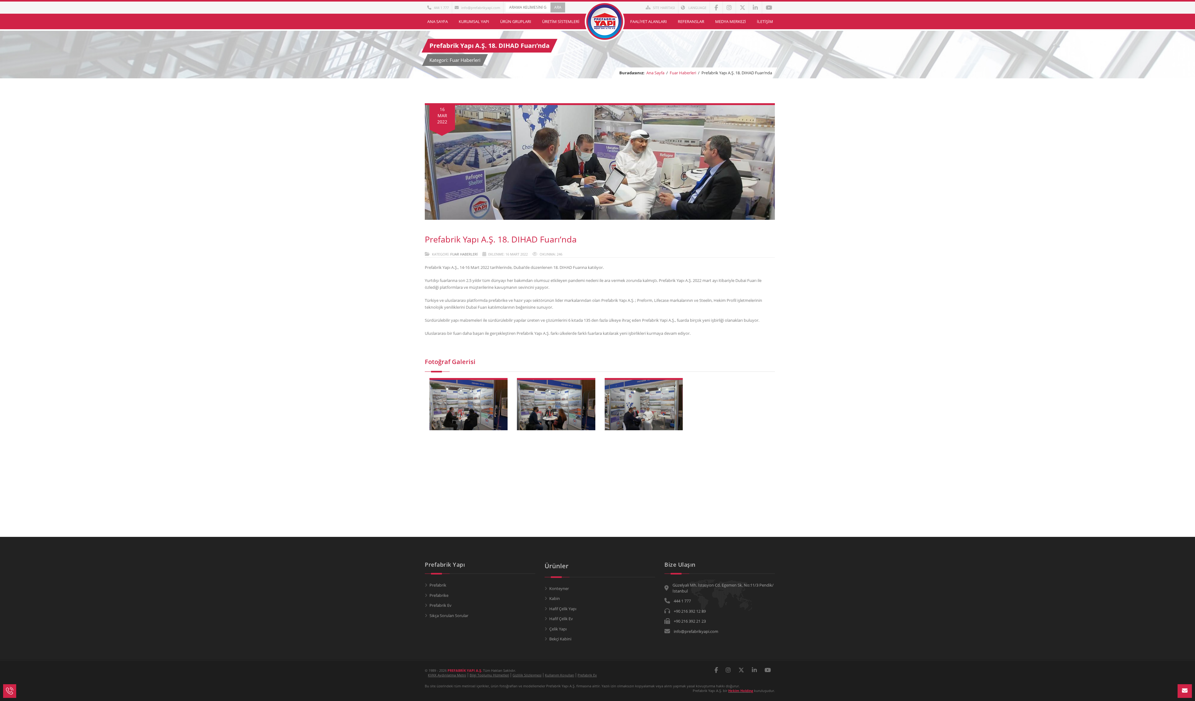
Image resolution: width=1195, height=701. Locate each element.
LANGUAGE (696, 7)
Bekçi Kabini (560, 639)
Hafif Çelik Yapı (562, 608)
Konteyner (559, 588)
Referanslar (691, 21)
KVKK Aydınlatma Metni (447, 675)
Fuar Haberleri (683, 73)
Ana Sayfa (437, 21)
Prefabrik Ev (440, 605)
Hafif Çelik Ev (561, 618)
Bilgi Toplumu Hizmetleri (489, 675)
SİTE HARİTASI (664, 7)
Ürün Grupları (515, 21)
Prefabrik (437, 585)
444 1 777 (441, 7)
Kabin (554, 598)
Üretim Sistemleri (560, 21)
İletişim (765, 21)
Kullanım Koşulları (559, 675)
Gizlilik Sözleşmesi (527, 675)
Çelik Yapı (558, 629)
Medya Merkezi (730, 21)
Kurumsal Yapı (474, 21)
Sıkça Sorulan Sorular (448, 615)
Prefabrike (438, 595)
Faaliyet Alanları (648, 21)
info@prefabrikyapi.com (480, 7)
